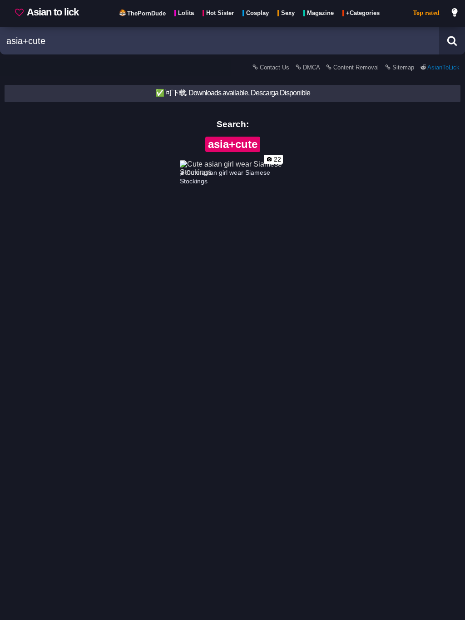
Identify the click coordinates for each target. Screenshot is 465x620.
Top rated (426, 13)
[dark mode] (455, 13)
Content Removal (356, 67)
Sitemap (403, 67)
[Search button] (452, 40)
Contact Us (274, 67)
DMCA (311, 67)
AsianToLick (443, 67)
